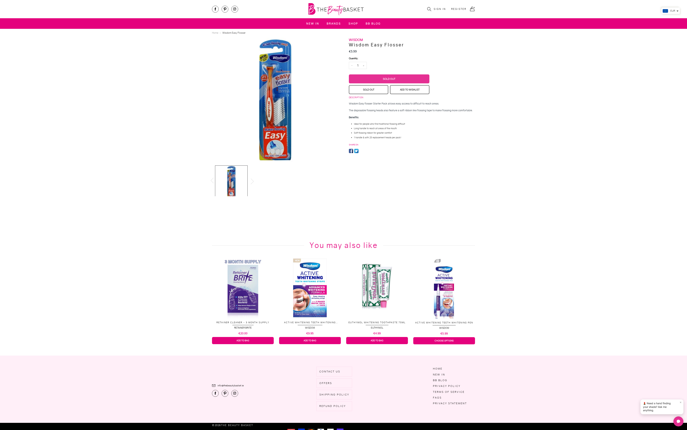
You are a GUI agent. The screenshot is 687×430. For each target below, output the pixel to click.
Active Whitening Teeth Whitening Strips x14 (310, 322)
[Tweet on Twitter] (356, 151)
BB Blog (373, 23)
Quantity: (353, 58)
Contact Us (329, 371)
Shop (353, 23)
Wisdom (310, 327)
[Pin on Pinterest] (362, 151)
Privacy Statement (450, 403)
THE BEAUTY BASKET (237, 425)
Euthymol (377, 327)
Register (458, 9)
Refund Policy (332, 406)
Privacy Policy (447, 386)
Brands (334, 23)
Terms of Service (449, 392)
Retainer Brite (243, 327)
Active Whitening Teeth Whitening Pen (444, 322)
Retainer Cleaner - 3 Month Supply (242, 322)
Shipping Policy (334, 394)
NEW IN (312, 23)
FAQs (437, 397)
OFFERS (325, 383)
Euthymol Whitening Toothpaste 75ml (377, 322)
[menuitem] (313, 23)
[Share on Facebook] (351, 151)
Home (437, 368)
